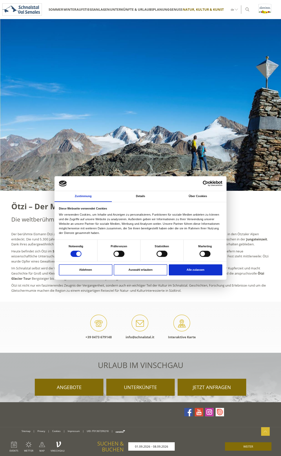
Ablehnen (85, 269)
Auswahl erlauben (140, 269)
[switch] (119, 254)
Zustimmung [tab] (83, 196)
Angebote (69, 387)
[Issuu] (220, 412)
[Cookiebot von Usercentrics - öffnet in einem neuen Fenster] (205, 183)
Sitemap (26, 431)
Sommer (56, 9)
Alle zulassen (195, 269)
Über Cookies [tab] (198, 196)
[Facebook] (188, 412)
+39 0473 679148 (98, 337)
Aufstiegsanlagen (93, 9)
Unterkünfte (140, 387)
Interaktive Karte (182, 337)
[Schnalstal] (21, 9)
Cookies (56, 431)
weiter (248, 446)
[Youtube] (199, 412)
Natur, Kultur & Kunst (203, 9)
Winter (69, 9)
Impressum (74, 431)
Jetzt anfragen (212, 387)
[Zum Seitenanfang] (265, 431)
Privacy (41, 431)
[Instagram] (209, 412)
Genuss (176, 9)
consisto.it (120, 431)
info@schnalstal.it (140, 337)
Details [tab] (140, 196)
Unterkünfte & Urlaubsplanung (139, 9)
